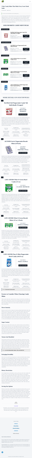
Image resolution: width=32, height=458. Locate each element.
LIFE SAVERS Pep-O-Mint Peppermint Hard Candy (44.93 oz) (19, 85)
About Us (16, 423)
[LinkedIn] (2, 452)
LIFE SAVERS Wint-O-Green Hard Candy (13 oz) (18, 59)
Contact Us (16, 430)
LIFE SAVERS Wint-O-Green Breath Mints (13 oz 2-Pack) (19, 72)
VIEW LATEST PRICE (26, 36)
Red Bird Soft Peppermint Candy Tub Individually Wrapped (19, 33)
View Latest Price (23, 114)
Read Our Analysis (26, 38)
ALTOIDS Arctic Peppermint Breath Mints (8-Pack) (18, 46)
